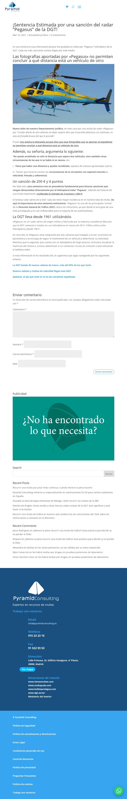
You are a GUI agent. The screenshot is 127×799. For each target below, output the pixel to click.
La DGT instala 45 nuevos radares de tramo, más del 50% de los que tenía (52, 265)
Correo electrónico (23, 354)
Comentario (20, 309)
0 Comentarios (58, 35)
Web (15, 363)
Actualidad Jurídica (38, 35)
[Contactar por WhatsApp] (118, 790)
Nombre (18, 344)
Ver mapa (27, 669)
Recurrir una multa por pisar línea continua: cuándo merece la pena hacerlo (52, 487)
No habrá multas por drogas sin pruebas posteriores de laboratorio (68, 552)
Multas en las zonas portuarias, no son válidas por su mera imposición (63, 547)
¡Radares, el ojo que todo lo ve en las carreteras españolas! (44, 276)
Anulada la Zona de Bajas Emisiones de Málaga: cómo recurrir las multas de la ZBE (56, 500)
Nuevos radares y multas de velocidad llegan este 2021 (42, 271)
